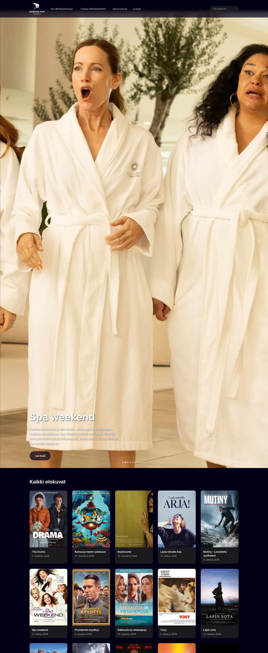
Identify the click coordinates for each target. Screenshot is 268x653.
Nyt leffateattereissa (62, 9)
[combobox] (224, 8)
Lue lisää (40, 455)
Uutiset (137, 9)
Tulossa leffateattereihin (93, 9)
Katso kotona (120, 9)
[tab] (122, 462)
